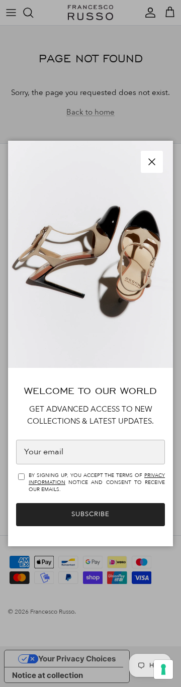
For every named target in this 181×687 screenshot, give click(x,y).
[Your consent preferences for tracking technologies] (163, 669)
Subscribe (90, 514)
